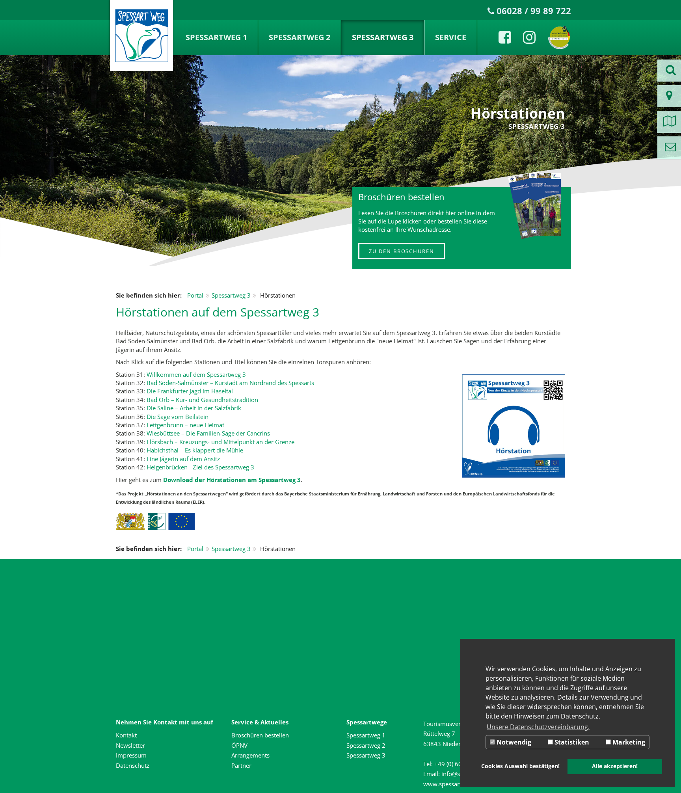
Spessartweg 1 (216, 37)
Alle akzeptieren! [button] (615, 766)
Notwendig (513, 742)
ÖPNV (239, 745)
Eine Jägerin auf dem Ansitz (183, 459)
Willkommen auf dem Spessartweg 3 (196, 374)
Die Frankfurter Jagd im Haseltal (190, 391)
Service (450, 37)
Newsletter (130, 745)
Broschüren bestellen (260, 735)
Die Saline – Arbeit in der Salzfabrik (194, 408)
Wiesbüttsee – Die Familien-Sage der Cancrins (208, 433)
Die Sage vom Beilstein (177, 417)
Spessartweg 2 (299, 37)
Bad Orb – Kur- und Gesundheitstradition (202, 400)
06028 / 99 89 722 (534, 11)
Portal (195, 295)
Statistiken (571, 742)
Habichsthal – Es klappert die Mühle (195, 450)
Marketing (628, 742)
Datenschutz (132, 765)
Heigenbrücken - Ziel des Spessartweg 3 (200, 467)
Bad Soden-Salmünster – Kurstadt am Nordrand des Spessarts (230, 383)
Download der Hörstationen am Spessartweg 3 (232, 480)
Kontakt (126, 735)
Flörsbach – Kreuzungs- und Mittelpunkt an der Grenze (220, 442)
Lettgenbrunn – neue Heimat (185, 425)
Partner (241, 765)
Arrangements (250, 755)
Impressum (131, 755)
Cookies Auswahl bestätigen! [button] (520, 766)
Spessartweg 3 (382, 37)
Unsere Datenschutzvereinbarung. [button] (538, 726)
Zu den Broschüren (401, 251)
